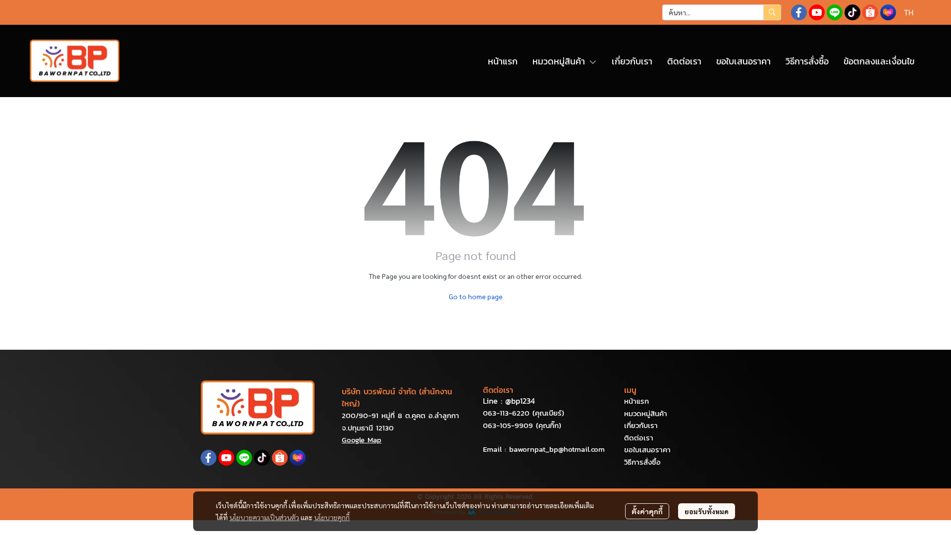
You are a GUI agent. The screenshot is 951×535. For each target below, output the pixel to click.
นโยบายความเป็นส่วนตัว (264, 517)
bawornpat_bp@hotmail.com (557, 449)
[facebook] (799, 12)
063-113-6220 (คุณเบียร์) (523, 413)
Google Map (361, 439)
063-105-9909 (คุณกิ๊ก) (522, 425)
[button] (722, 12)
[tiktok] (852, 12)
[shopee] (870, 12)
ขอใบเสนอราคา (647, 449)
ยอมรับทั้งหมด (707, 511)
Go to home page (476, 296)
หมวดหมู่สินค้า (645, 413)
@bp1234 (520, 401)
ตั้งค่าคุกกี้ (647, 511)
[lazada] (888, 12)
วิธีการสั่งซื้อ (642, 462)
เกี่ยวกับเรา (641, 425)
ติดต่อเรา (638, 437)
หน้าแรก (636, 401)
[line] (835, 12)
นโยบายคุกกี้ (332, 517)
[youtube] (817, 12)
